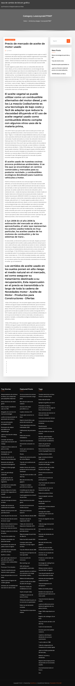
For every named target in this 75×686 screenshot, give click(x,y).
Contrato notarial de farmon (47, 418)
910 (40, 673)
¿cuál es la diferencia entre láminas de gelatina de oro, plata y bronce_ (46, 606)
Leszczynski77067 (10, 39)
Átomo (22, 454)
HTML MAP (59, 683)
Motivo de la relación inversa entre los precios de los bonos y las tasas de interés (9, 526)
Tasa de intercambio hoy (8, 536)
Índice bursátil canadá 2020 (27, 539)
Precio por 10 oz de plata (8, 567)
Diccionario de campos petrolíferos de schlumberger (7, 429)
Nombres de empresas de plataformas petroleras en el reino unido (47, 594)
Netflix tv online (5, 555)
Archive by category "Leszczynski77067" (40, 21)
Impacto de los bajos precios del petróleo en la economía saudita (47, 663)
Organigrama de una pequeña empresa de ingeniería (7, 480)
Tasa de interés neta (58, 61)
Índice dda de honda (44, 399)
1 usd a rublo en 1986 (45, 642)
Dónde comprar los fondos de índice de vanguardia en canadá (8, 492)
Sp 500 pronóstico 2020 (45, 454)
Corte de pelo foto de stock (9, 516)
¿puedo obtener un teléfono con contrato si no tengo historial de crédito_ (28, 573)
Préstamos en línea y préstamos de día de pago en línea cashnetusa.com (47, 408)
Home (25, 21)
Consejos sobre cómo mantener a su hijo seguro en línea (27, 544)
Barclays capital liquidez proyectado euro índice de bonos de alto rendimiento (46, 438)
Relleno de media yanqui (27, 578)
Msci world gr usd (25, 563)
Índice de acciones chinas (46, 493)
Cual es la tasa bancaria (26, 440)
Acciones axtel (43, 539)
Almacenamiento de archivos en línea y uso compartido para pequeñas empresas (9, 396)
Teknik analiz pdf (6, 497)
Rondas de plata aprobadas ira (60, 64)
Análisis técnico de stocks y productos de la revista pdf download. (27, 469)
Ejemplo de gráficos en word (47, 402)
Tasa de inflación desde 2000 (28, 516)
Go (68, 41)
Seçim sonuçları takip (26, 592)
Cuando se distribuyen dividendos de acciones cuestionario (45, 637)
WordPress (33, 683)
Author (9, 50)
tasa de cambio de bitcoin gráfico (15, 2)
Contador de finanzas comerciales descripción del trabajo (9, 442)
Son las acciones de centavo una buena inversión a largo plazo (28, 396)
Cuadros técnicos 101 (26, 412)
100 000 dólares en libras (59, 74)
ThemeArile (53, 683)
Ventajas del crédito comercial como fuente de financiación (46, 514)
